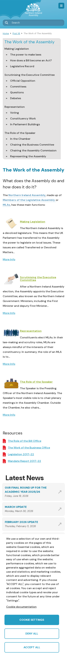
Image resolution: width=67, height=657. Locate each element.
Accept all (32, 647)
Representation (14, 107)
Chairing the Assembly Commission (33, 150)
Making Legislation (16, 49)
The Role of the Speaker (19, 133)
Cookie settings (31, 620)
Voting (14, 112)
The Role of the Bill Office (24, 441)
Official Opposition (22, 80)
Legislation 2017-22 (21, 454)
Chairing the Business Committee (32, 144)
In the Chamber (20, 139)
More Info (9, 259)
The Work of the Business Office (29, 447)
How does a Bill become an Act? (31, 60)
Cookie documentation (21, 607)
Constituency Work (23, 118)
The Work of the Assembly (29, 42)
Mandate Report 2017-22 (24, 461)
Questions (17, 92)
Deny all (31, 633)
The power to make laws (25, 54)
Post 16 (16, 33)
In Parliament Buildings (25, 124)
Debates (15, 98)
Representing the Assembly (28, 156)
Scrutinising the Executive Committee (29, 75)
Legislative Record (22, 66)
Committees (18, 86)
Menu (61, 6)
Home (6, 33)
